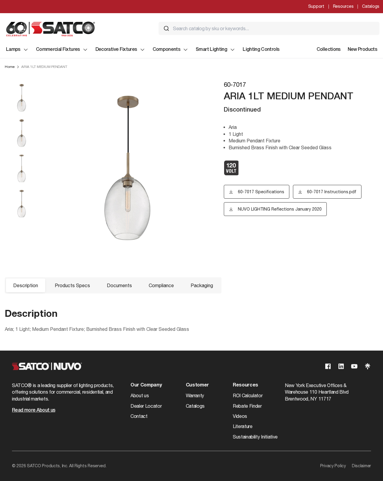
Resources (343, 6)
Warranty (195, 395)
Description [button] (25, 285)
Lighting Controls (261, 50)
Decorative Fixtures (116, 50)
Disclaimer (361, 465)
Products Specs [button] (72, 285)
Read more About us (33, 410)
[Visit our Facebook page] (328, 366)
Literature (243, 426)
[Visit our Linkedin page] (341, 366)
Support (316, 6)
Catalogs (370, 6)
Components (166, 50)
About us (139, 395)
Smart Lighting (211, 50)
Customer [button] (197, 385)
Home (10, 67)
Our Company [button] (146, 385)
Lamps (13, 50)
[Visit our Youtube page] (354, 366)
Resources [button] (245, 385)
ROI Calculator (248, 395)
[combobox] (269, 28)
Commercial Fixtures (58, 50)
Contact (139, 416)
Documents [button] (119, 285)
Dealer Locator (146, 406)
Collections (329, 50)
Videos (240, 416)
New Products (362, 50)
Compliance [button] (161, 285)
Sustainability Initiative (255, 436)
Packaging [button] (202, 285)
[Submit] (166, 28)
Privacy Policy (333, 465)
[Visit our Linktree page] (367, 366)
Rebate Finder (247, 406)
